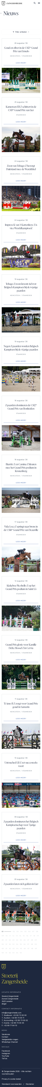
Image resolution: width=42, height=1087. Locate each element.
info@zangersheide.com (11, 1013)
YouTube (5, 1056)
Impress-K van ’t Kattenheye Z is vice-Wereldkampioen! (21, 226)
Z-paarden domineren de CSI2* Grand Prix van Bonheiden (21, 406)
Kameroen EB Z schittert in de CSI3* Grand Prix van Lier (21, 108)
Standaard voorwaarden (12, 1084)
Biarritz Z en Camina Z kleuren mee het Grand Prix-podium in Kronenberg (21, 467)
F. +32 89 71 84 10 (9, 1025)
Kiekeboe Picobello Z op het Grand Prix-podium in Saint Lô (21, 587)
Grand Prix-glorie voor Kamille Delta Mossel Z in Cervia (21, 646)
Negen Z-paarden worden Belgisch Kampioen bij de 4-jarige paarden (21, 347)
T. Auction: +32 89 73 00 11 (13, 1018)
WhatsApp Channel (10, 1042)
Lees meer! (21, 63)
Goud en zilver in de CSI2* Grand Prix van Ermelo (21, 49)
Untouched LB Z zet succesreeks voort (21, 764)
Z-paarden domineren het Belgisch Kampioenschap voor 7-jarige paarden (21, 825)
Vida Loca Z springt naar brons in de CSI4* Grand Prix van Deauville (21, 528)
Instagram (6, 1053)
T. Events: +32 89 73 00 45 (13, 1023)
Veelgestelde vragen (10, 1039)
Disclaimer (30, 1084)
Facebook (6, 1051)
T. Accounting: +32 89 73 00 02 (15, 1020)
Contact (5, 1037)
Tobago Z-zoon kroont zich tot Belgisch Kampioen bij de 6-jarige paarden (21, 287)
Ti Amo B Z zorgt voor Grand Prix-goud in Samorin (21, 705)
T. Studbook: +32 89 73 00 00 (14, 1015)
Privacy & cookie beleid (11, 1079)
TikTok (4, 1058)
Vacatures (6, 1034)
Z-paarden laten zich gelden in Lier (21, 884)
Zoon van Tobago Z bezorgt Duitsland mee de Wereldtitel (21, 167)
